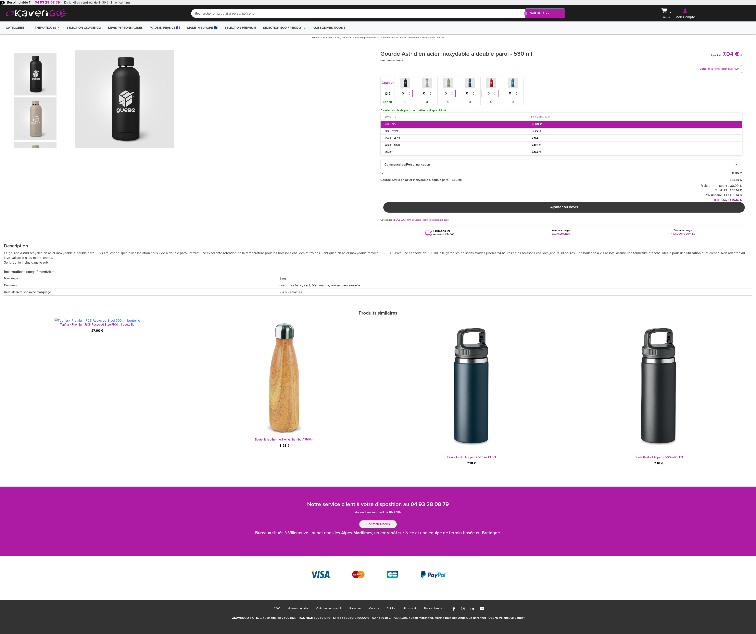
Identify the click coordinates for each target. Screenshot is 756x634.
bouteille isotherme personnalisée (361, 38)
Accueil (315, 38)
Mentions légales (298, 608)
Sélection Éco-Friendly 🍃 (284, 27)
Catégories (15, 27)
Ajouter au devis (564, 207)
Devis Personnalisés (125, 27)
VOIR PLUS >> (539, 13)
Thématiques (46, 27)
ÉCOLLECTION (331, 38)
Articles (391, 608)
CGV (277, 608)
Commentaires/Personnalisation (407, 164)
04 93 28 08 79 (47, 2)
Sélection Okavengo (84, 27)
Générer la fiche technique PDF (719, 69)
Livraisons (355, 608)
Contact (374, 608)
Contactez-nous (378, 524)
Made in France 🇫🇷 (165, 27)
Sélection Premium (240, 27)
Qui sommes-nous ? (329, 27)
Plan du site (411, 608)
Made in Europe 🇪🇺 (202, 27)
